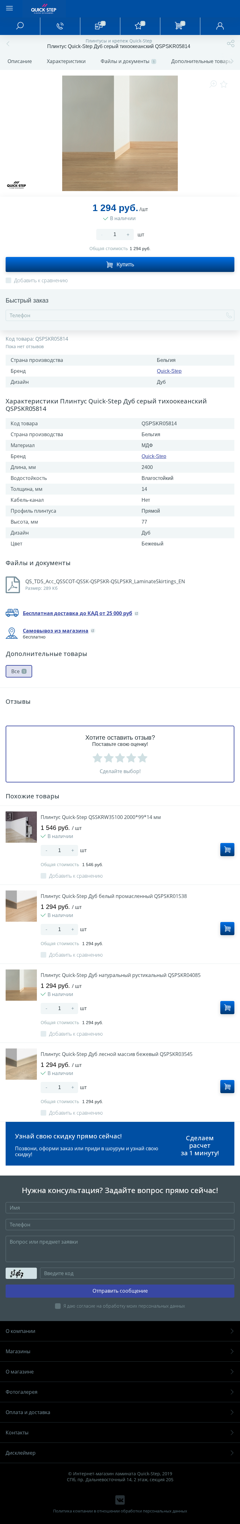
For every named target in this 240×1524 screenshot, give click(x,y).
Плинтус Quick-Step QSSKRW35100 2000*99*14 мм (101, 817)
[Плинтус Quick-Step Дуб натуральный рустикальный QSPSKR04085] (21, 985)
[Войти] (220, 26)
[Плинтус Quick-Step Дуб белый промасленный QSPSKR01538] (21, 906)
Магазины (18, 1351)
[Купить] (227, 849)
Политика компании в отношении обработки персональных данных (120, 1511)
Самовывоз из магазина (55, 631)
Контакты (17, 1432)
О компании (20, 1331)
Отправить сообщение (120, 1290)
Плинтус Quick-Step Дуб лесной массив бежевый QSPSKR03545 (116, 1054)
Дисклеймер (21, 1452)
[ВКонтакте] (120, 1500)
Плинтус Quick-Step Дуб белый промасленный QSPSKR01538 (114, 896)
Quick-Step (169, 371)
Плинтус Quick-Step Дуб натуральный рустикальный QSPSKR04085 (121, 975)
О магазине (20, 1371)
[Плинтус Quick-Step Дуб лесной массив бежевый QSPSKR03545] (21, 1064)
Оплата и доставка (28, 1412)
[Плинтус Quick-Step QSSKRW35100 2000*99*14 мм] (21, 827)
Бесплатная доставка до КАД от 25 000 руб (77, 613)
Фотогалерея (22, 1391)
